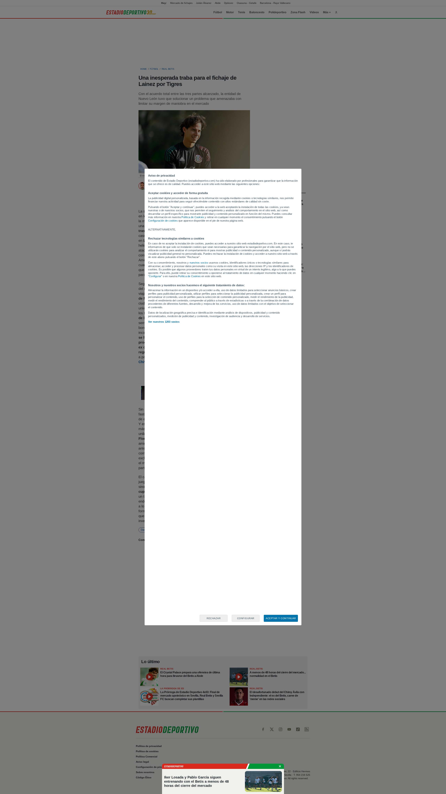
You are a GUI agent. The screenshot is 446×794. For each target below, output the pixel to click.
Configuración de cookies (163, 220)
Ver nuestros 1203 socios (163, 321)
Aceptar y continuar (281, 618)
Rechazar (214, 618)
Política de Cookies (192, 217)
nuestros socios (199, 262)
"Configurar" (155, 276)
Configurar (245, 618)
